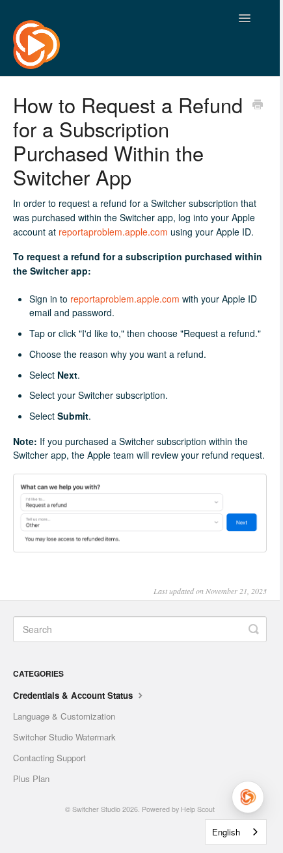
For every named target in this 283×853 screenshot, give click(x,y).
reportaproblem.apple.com (113, 231)
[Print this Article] (257, 105)
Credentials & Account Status (74, 695)
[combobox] (236, 832)
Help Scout (198, 809)
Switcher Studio (96, 809)
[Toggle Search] (254, 629)
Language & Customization (64, 716)
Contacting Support (49, 757)
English (226, 832)
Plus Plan (31, 778)
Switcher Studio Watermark (64, 737)
